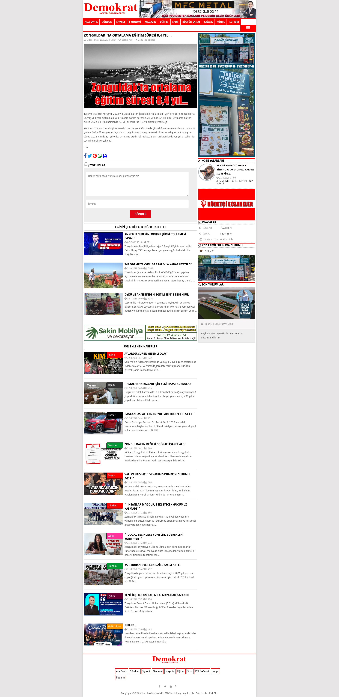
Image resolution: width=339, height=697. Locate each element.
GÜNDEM (107, 21)
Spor (189, 671)
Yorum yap (127, 39)
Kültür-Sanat (202, 671)
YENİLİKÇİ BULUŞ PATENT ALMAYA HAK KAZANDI (156, 595)
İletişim (120, 677)
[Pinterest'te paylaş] (95, 155)
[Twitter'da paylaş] (89, 155)
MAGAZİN (150, 21)
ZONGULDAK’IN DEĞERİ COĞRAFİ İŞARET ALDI (155, 444)
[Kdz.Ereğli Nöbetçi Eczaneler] (226, 217)
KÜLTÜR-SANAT (191, 21)
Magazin (169, 671)
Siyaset (146, 671)
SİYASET (120, 21)
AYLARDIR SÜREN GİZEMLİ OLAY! (145, 353)
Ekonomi (158, 671)
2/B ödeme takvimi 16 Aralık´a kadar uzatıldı (158, 264)
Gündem (134, 671)
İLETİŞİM (234, 21)
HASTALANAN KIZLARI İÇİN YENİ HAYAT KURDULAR (157, 384)
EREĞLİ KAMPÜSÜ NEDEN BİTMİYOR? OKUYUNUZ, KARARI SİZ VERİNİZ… (235, 169)
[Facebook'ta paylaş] (85, 155)
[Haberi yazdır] (105, 155)
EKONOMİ (135, 21)
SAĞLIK (208, 21)
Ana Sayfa (121, 671)
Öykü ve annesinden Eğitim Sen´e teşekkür (156, 294)
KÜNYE (221, 21)
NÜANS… (130, 625)
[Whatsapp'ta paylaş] (100, 155)
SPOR (175, 21)
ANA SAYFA (91, 21)
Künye (215, 671)
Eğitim (181, 671)
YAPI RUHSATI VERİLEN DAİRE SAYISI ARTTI (152, 565)
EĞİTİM (164, 21)
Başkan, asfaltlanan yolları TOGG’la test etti (159, 414)
